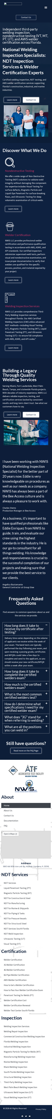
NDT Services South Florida (16, 928)
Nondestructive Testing (19, 170)
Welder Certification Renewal (17, 1005)
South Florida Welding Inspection (19, 1072)
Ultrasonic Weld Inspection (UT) (18, 1092)
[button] (46, 7)
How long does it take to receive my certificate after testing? (24, 629)
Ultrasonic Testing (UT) (14, 938)
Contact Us (9, 815)
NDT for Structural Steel (15, 923)
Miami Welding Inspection (15, 1067)
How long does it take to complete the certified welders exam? (22, 674)
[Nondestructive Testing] (10, 162)
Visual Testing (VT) (12, 944)
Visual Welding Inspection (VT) (17, 1097)
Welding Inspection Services (22, 306)
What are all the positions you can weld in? (23, 728)
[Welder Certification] (10, 227)
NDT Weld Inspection (13, 933)
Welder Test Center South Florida (19, 1010)
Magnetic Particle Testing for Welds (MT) (22, 1051)
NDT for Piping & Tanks (14, 913)
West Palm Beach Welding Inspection (20, 1087)
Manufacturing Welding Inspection (19, 1056)
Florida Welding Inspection (16, 1041)
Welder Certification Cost (15, 1000)
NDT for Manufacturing (14, 903)
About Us (8, 810)
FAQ (5, 825)
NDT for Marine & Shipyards (16, 908)
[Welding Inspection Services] (10, 298)
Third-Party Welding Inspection (18, 1082)
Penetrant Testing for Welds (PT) (19, 995)
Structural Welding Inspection (17, 1077)
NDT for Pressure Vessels (15, 918)
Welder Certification (17, 235)
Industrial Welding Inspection (17, 1046)
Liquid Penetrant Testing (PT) (17, 888)
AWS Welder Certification (15, 980)
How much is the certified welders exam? (23, 686)
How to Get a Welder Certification (19, 985)
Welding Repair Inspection (16, 1031)
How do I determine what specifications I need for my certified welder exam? (24, 707)
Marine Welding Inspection (16, 1062)
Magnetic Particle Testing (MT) (18, 893)
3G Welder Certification (14, 964)
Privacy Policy (41, 1109)
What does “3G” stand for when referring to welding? (24, 718)
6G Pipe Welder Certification (16, 975)
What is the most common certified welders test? (23, 696)
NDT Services (10, 883)
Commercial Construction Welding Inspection (24, 1036)
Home (6, 805)
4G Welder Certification (14, 970)
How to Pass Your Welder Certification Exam (23, 990)
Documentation (11, 820)
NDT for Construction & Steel (17, 898)
